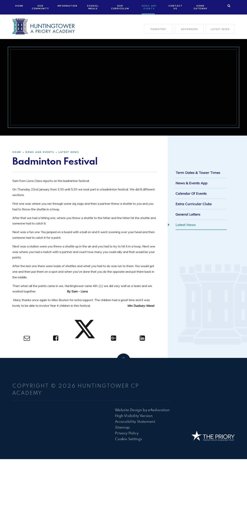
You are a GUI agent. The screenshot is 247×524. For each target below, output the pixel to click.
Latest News (220, 29)
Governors (189, 29)
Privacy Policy (127, 433)
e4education (159, 409)
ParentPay (158, 29)
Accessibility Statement (135, 421)
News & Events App (191, 183)
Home (16, 152)
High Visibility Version (134, 415)
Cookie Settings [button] (128, 438)
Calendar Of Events (191, 193)
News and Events (39, 152)
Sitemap (122, 427)
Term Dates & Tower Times (198, 172)
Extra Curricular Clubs (194, 204)
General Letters (188, 214)
